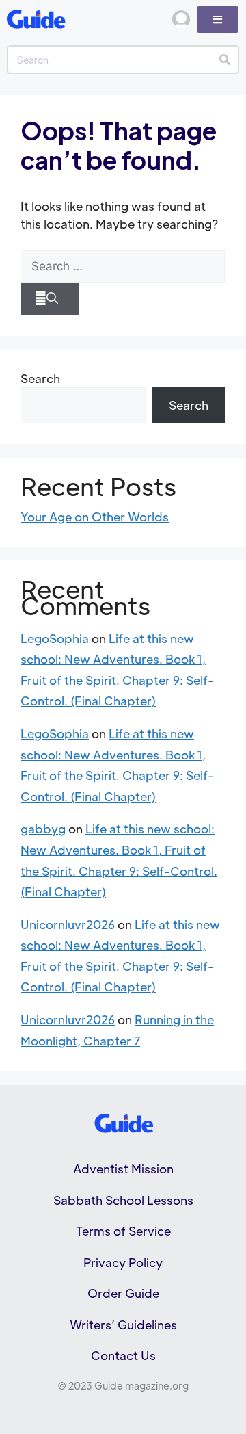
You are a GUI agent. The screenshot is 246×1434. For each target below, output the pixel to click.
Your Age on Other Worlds (94, 516)
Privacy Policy (123, 1262)
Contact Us (123, 1355)
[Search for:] (122, 266)
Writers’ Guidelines (123, 1324)
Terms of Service (123, 1230)
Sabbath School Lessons (123, 1200)
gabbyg (43, 828)
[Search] (224, 60)
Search (40, 378)
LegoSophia (54, 638)
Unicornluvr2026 (67, 924)
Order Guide (123, 1293)
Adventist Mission (123, 1168)
